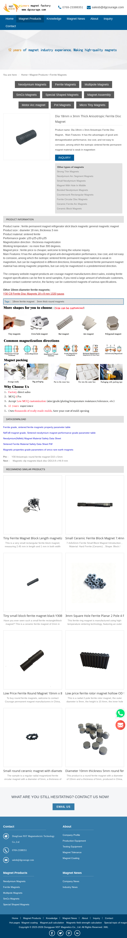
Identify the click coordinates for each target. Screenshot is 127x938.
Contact (11, 26)
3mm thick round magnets (50, 301)
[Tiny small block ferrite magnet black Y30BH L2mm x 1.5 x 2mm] (32, 582)
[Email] (121, 726)
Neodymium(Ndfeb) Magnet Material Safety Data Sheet (32, 438)
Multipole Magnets (97, 84)
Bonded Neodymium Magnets (72, 190)
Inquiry (108, 18)
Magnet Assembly (99, 94)
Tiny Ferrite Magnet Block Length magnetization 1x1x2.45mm (45, 538)
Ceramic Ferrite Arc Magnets (72, 204)
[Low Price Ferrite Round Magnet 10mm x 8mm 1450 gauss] (32, 659)
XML (106, 927)
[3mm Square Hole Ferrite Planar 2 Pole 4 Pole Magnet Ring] (94, 582)
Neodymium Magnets (32, 84)
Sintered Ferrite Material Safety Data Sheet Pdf (27, 444)
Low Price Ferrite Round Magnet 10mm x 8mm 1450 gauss (43, 693)
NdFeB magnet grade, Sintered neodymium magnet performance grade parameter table (49, 432)
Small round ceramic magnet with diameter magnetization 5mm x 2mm (53, 771)
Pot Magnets (62, 105)
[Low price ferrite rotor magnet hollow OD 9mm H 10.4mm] (94, 659)
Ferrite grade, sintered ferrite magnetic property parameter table (36, 427)
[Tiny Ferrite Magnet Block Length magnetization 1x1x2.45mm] (32, 504)
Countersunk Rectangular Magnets (75, 194)
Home (10, 18)
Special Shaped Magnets (62, 94)
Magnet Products (30, 18)
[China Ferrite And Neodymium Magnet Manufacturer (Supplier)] (28, 11)
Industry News (70, 887)
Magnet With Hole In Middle (71, 185)
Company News (71, 881)
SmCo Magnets (26, 94)
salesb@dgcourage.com (108, 7)
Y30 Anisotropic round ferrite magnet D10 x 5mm (37, 456)
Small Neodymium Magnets (71, 180)
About (94, 18)
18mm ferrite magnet (23, 301)
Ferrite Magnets (58, 74)
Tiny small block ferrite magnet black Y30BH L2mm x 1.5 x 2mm (47, 616)
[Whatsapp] (121, 714)
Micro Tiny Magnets (92, 105)
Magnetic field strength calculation (84, 922)
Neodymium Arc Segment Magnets (75, 176)
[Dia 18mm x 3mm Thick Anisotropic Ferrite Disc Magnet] (27, 136)
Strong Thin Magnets (68, 171)
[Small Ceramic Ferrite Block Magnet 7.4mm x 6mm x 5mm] (94, 504)
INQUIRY (64, 157)
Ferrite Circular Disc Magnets (72, 199)
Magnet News (76, 18)
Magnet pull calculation (52, 922)
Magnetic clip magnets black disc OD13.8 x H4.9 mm (40, 460)
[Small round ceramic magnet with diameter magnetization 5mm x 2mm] (32, 737)
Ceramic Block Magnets (69, 208)
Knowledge (54, 18)
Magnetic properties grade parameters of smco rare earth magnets (38, 449)
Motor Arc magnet (33, 105)
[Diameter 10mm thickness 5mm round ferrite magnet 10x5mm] (94, 737)
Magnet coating (29, 922)
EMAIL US (63, 806)
